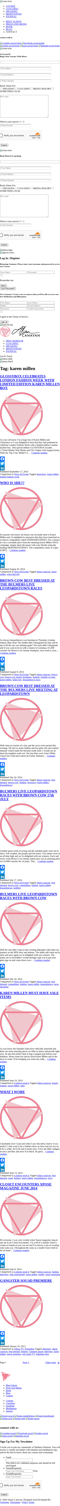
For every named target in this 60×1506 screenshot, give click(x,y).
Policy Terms (28, 1502)
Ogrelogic (4, 1502)
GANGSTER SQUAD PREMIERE (26, 1280)
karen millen (53, 474)
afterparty (46, 1349)
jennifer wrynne (48, 677)
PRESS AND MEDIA (16, 24)
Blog (8, 1393)
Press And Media (14, 1388)
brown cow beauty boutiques (18, 677)
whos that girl (13, 574)
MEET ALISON (13, 21)
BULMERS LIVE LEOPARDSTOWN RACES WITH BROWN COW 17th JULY (28, 795)
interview (4, 1274)
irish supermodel (17, 1274)
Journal (9, 1411)
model (41, 1274)
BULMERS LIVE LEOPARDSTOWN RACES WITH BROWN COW (28, 896)
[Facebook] (30, 458)
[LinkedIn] (30, 468)
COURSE (10, 6)
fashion (36, 677)
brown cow (13, 782)
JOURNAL (11, 16)
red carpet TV (28, 1354)
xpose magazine (52, 1274)
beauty (55, 1083)
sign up (4, 322)
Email (8, 1457)
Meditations (11, 1408)
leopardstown (6, 785)
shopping (4, 987)
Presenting (29, 1349)
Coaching (10, 1403)
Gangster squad (36, 1351)
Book (8, 1390)
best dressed (14, 1351)
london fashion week (9, 477)
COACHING (12, 9)
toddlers (17, 888)
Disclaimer (15, 1502)
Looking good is (21, 1083)
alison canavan (43, 571)
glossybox (41, 474)
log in (3, 285)
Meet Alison (11, 1385)
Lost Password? (8, 288)
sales (22, 1085)
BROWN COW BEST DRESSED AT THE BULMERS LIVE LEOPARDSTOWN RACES (27, 584)
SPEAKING (12, 11)
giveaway (31, 782)
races (56, 984)
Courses (9, 1400)
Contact (9, 1396)
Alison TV (19, 1349)
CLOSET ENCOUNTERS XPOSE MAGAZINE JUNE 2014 (26, 1186)
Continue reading (39, 453)
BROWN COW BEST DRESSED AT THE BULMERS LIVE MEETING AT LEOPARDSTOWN (29, 690)
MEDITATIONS (14, 14)
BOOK (9, 26)
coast (10, 1178)
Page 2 (26, 1362)
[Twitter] (30, 463)
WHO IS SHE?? (12, 483)
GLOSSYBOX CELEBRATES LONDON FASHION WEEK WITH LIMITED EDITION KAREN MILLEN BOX (30, 382)
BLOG (9, 29)
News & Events (21, 474)
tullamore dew (42, 1354)
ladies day (17, 679)
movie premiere (14, 1354)
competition (25, 885)
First (35, 1471)
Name (13, 1468)
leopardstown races (31, 679)
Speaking (10, 1406)
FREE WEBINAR (14, 341)
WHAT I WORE (12, 1092)
